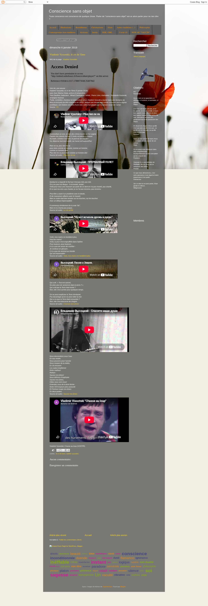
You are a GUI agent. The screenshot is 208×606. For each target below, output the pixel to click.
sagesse (59, 574)
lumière (135, 562)
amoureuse (64, 554)
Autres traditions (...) (126, 27)
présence (85, 570)
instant (98, 562)
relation (113, 570)
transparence (86, 574)
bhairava (85, 553)
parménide (113, 566)
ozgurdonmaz (107, 586)
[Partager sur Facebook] (65, 450)
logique (124, 562)
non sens (65, 566)
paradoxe (99, 566)
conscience (134, 553)
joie (109, 562)
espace (92, 558)
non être (76, 566)
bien (91, 553)
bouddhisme (101, 554)
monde (53, 566)
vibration (119, 574)
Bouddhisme (81, 27)
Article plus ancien (118, 535)
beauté (75, 554)
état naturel (107, 558)
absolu (54, 553)
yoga (144, 575)
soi (148, 570)
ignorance (142, 557)
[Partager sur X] (63, 450)
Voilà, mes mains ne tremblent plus (77, 256)
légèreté (115, 562)
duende (81, 558)
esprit (99, 558)
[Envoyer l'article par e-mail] (53, 450)
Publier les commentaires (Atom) (70, 540)
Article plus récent (58, 535)
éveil (116, 557)
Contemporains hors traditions (62, 32)
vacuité (107, 575)
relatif (103, 571)
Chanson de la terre (71, 304)
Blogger (123, 586)
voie (128, 575)
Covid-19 (123, 32)
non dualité (147, 562)
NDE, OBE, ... (108, 32)
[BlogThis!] (60, 450)
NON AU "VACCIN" (141, 32)
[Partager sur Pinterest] (68, 450)
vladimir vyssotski (72, 454)
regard (95, 571)
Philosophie (145, 27)
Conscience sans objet (70, 11)
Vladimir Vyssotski (70, 59)
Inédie (95, 32)
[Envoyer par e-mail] (57, 450)
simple (142, 570)
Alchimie (84, 32)
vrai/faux (135, 575)
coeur (117, 554)
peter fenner (136, 566)
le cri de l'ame (60, 454)
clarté (111, 553)
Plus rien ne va (69, 155)
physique (54, 571)
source (73, 575)
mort (57, 566)
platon (64, 571)
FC (57, 107)
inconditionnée (62, 558)
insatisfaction (84, 562)
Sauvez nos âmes (70, 394)
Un (98, 574)
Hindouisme (66, 27)
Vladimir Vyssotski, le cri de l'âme (67, 54)
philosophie (149, 566)
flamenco (127, 558)
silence (133, 571)
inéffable (59, 562)
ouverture (86, 566)
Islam (110, 27)
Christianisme (97, 27)
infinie (74, 562)
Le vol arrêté (68, 210)
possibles (74, 571)
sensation (122, 571)
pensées (125, 566)
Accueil (52, 27)
